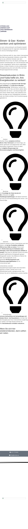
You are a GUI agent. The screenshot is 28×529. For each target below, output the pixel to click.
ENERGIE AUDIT (5, 28)
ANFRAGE (3, 31)
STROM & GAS (5, 26)
